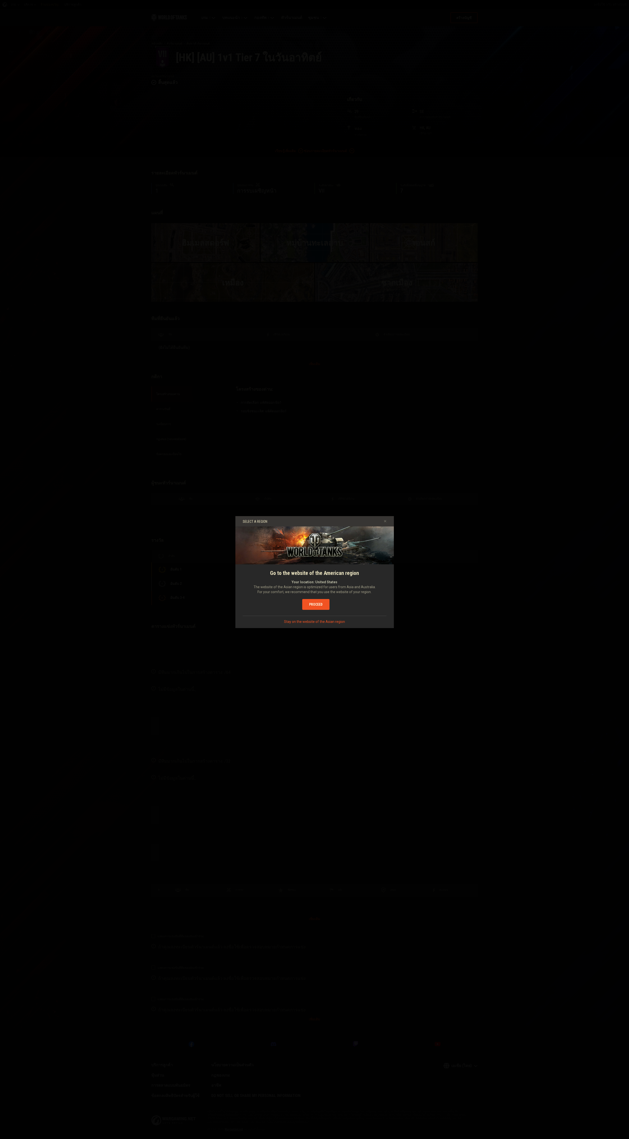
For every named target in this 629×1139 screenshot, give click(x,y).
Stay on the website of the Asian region (314, 622)
